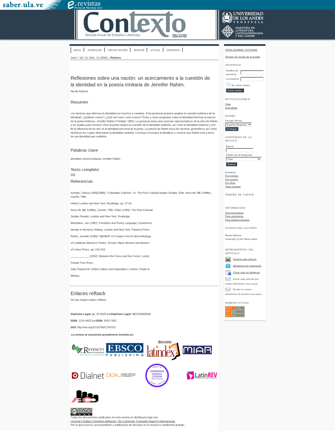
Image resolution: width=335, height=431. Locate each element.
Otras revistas (233, 186)
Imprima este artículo (245, 259)
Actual (155, 50)
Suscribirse (231, 107)
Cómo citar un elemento (246, 272)
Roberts (116, 57)
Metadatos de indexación (247, 265)
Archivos (173, 50)
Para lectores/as (234, 212)
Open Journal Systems (241, 50)
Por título (230, 183)
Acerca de (95, 50)
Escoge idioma (233, 120)
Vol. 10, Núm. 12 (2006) (94, 57)
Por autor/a (231, 179)
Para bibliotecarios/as (237, 220)
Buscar (139, 50)
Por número (231, 175)
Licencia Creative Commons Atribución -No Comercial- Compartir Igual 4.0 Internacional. (123, 421)
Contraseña (232, 79)
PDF (73, 174)
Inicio (77, 50)
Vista (228, 104)
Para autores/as (234, 216)
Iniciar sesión (118, 50)
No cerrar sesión (241, 85)
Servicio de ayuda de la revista (242, 56)
